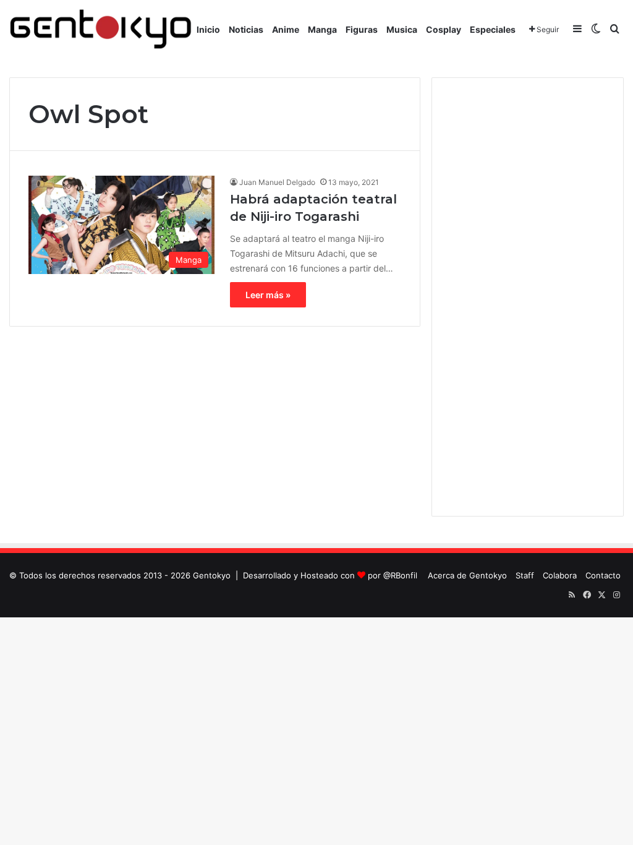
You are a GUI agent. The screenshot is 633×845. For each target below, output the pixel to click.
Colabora (560, 575)
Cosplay (443, 29)
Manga (322, 29)
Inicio (208, 29)
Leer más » (268, 295)
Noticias (246, 29)
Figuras (362, 29)
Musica (401, 29)
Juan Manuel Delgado (277, 182)
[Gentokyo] (100, 29)
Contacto (603, 575)
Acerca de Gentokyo (467, 575)
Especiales (493, 29)
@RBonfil (400, 575)
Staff (525, 575)
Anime (285, 29)
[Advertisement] (528, 297)
